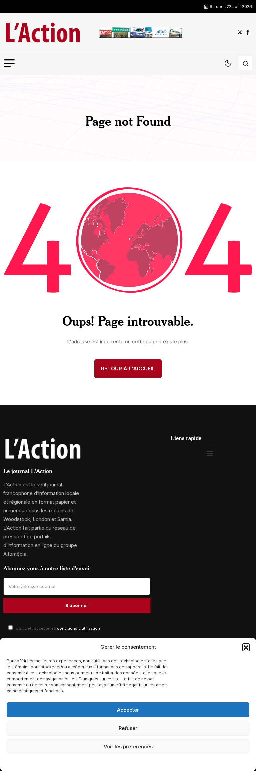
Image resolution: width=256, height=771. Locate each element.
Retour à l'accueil (128, 368)
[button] (246, 647)
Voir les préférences (128, 746)
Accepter (128, 710)
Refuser (128, 728)
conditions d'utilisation (78, 628)
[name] (42, 32)
